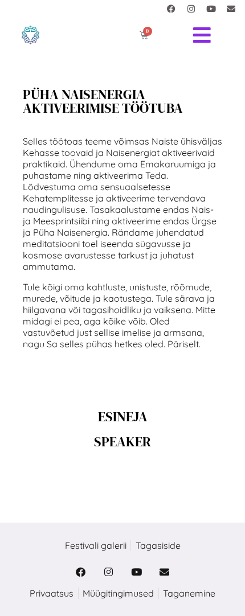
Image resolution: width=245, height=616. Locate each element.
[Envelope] (230, 8)
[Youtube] (210, 8)
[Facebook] (170, 8)
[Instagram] (190, 8)
